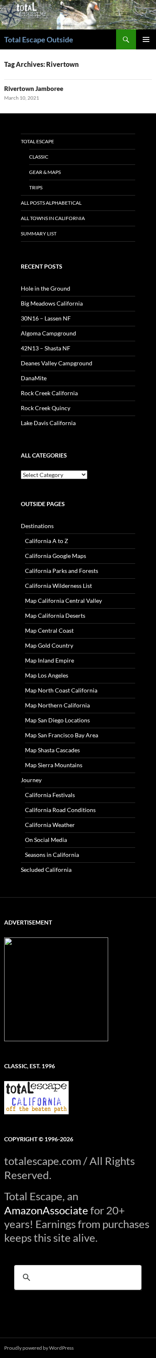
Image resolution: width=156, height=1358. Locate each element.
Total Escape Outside (38, 39)
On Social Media (46, 839)
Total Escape (37, 141)
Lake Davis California (48, 422)
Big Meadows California (52, 303)
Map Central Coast (49, 630)
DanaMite (34, 378)
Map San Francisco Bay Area (61, 735)
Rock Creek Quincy (45, 407)
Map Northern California (57, 705)
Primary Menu (146, 39)
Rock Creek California (49, 392)
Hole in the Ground (45, 288)
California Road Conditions (60, 809)
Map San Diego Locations (57, 720)
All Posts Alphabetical (51, 203)
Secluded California (46, 869)
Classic (38, 157)
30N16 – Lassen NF (46, 318)
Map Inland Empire (49, 660)
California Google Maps (55, 555)
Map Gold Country (49, 645)
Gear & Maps (45, 172)
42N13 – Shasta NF (45, 348)
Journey (31, 779)
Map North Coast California (61, 690)
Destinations (37, 525)
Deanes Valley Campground (56, 363)
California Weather (50, 824)
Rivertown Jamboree (33, 88)
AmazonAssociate (46, 1210)
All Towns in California (53, 218)
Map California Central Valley (63, 600)
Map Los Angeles (46, 675)
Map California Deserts (55, 615)
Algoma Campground (48, 333)
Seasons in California (52, 854)
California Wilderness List (58, 585)
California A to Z (46, 540)
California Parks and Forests (61, 570)
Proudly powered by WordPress (39, 1348)
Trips (35, 187)
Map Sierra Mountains (53, 764)
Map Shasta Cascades (52, 750)
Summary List (39, 233)
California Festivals (50, 794)
